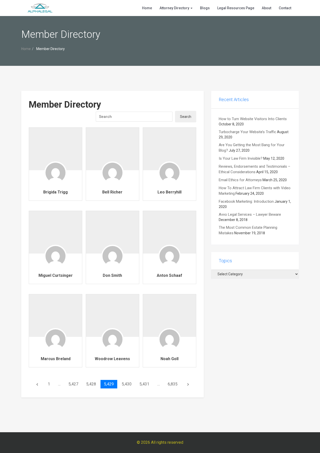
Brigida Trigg (55, 192)
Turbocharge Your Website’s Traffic (247, 132)
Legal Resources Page (235, 8)
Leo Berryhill (170, 192)
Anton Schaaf (169, 275)
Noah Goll (169, 358)
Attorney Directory (175, 8)
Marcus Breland (55, 358)
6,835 (173, 384)
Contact (285, 8)
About (266, 8)
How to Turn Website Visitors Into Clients (253, 119)
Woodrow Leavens (112, 358)
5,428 (91, 384)
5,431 (144, 384)
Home (147, 8)
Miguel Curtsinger (55, 275)
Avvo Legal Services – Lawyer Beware (250, 214)
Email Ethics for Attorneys (240, 180)
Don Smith (112, 275)
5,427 (73, 384)
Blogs (205, 8)
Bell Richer (112, 192)
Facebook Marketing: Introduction (246, 201)
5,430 (127, 384)
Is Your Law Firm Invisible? (240, 158)
